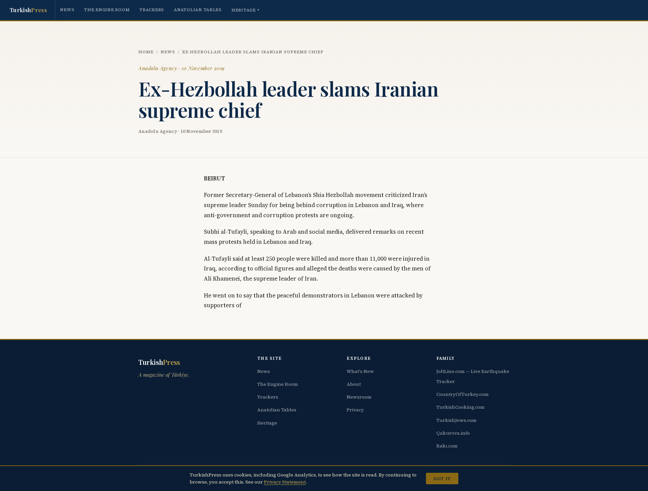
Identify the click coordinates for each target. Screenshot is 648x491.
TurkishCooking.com (460, 407)
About (354, 384)
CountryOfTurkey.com (462, 394)
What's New (360, 371)
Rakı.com (447, 445)
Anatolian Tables (198, 9)
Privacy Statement (285, 482)
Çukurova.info (453, 433)
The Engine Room (107, 9)
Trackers (151, 9)
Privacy (355, 409)
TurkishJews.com (456, 420)
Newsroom (359, 397)
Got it (442, 478)
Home (146, 52)
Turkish (28, 9)
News (67, 9)
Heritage (246, 10)
